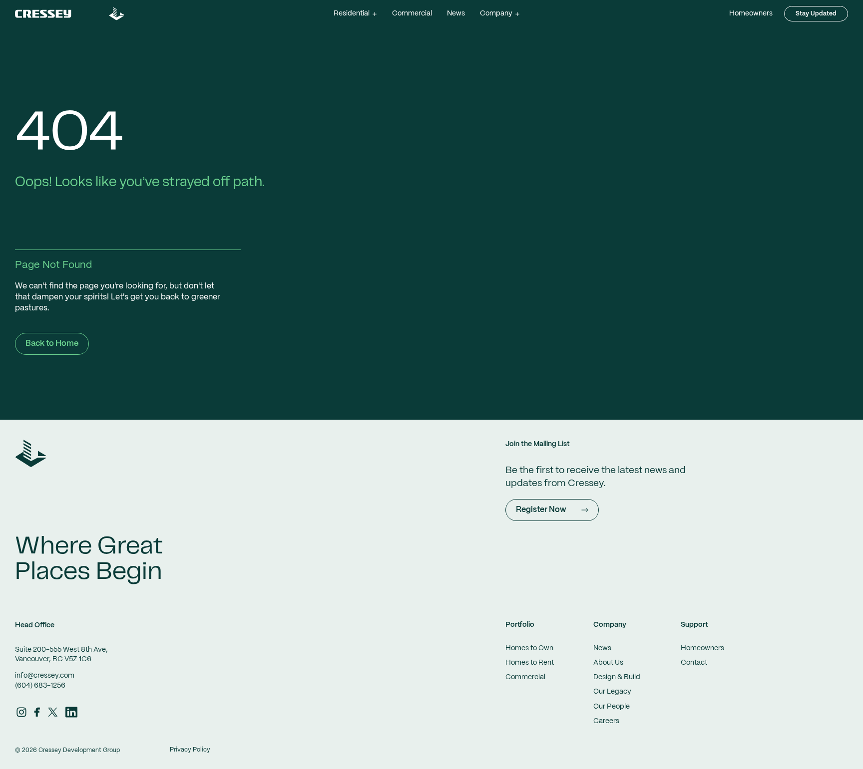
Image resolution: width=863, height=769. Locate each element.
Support (694, 624)
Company (609, 624)
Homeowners (751, 13)
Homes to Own (529, 648)
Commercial (412, 13)
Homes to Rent (529, 662)
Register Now (541, 509)
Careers (606, 721)
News (456, 13)
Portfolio (519, 624)
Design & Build (616, 677)
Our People (611, 706)
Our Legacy (612, 691)
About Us (608, 662)
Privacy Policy (190, 750)
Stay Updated (816, 13)
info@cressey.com (44, 675)
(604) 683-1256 (40, 685)
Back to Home (51, 343)
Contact (694, 662)
